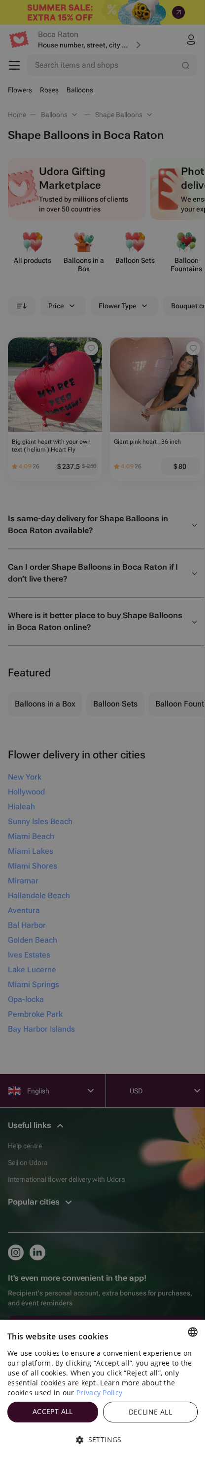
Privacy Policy (99, 1392)
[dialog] (102, 1389)
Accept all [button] (53, 1411)
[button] (102, 1440)
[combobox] (193, 1332)
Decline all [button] (150, 1411)
